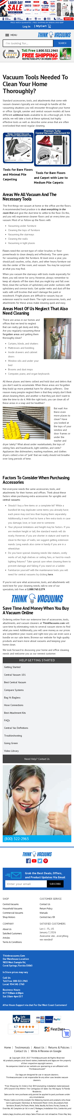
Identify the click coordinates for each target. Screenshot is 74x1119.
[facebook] (28, 861)
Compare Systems (14, 690)
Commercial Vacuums (13, 912)
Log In (26, 26)
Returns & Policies (59, 1047)
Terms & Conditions (12, 942)
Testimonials (22, 1047)
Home (7, 1047)
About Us (7, 929)
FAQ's (7, 720)
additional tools (21, 114)
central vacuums (11, 499)
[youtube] (34, 861)
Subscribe (55, 883)
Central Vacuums (11, 904)
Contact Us (45, 904)
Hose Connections (13, 705)
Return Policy (46, 908)
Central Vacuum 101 (15, 674)
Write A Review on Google (46, 1051)
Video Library (11, 750)
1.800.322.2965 (47, 50)
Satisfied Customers (12, 933)
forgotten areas (11, 334)
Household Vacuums (12, 908)
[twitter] (40, 861)
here (50, 574)
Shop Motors (9, 917)
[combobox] (28, 43)
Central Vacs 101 (47, 917)
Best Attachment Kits (15, 712)
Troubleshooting (13, 735)
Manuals (44, 912)
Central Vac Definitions (16, 727)
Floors (6, 250)
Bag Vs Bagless (12, 697)
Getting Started (12, 667)
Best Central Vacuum (15, 682)
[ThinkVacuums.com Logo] (54, 34)
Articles (6, 937)
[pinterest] (45, 861)
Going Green (11, 743)
